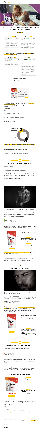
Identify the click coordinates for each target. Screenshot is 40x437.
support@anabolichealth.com (9, 412)
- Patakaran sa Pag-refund (7, 424)
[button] (34, 2)
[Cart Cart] (38, 2)
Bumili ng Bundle (11, 395)
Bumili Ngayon (11, 248)
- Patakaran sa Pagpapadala (7, 423)
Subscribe (26, 97)
